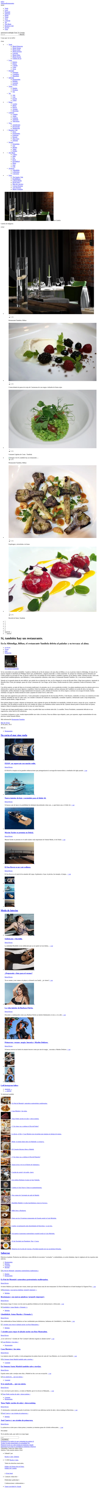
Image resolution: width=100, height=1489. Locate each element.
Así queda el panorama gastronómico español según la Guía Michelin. (33, 1233)
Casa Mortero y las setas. (19, 1111)
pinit (6, 651)
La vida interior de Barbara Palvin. (19, 1008)
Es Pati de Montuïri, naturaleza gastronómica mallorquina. (29, 1103)
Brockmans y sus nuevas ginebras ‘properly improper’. (23, 1297)
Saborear (3, 3)
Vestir (6, 8)
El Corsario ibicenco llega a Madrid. (23, 1149)
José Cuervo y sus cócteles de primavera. (17, 1420)
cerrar (2, 227)
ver (85, 770)
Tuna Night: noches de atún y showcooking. (25, 1119)
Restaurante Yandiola (18, 719)
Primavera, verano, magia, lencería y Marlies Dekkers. (26, 1042)
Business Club (9, 26)
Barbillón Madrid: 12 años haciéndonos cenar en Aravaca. (30, 1203)
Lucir (6, 10)
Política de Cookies (11, 1468)
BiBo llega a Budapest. (19, 1210)
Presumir (7, 12)
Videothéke (16, 170)
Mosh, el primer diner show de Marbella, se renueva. (28, 1141)
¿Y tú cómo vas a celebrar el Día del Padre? (25, 1126)
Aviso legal (9, 1473)
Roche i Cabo (14, 1460)
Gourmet (7, 1265)
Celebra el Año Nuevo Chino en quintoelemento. (27, 1187)
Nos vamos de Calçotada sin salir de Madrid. (25, 1195)
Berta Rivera (8, 767)
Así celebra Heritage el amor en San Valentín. (26, 1180)
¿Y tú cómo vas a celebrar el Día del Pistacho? (26, 1157)
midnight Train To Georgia (16, 32)
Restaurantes (10, 3)
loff (2, 1)
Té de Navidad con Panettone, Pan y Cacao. (25, 1241)
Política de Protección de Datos (14, 1466)
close (2, 41)
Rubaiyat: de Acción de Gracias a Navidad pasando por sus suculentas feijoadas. (36, 1249)
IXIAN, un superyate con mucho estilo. (20, 763)
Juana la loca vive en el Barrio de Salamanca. (26, 1164)
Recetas (7, 1267)
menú (2, 5)
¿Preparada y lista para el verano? (19, 973)
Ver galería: (12, 668)
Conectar (7, 20)
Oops (6, 29)
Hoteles (7, 1274)
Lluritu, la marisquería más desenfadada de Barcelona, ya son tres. (32, 1226)
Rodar (6, 15)
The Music (8, 24)
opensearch (4, 32)
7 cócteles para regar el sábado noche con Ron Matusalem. (24, 1332)
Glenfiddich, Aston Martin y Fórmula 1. (17, 1314)
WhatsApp (8, 653)
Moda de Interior (9, 910)
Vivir (6, 19)
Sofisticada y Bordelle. (13, 939)
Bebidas (7, 1264)
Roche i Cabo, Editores (12, 1456)
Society (7, 27)
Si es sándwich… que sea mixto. (13, 1384)
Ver (6, 22)
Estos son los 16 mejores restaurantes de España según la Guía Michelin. (34, 1218)
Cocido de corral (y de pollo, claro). (23, 1172)
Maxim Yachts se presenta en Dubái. (19, 833)
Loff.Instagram (9, 1085)
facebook (7, 647)
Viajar (6, 17)
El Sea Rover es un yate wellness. (18, 867)
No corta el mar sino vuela (14, 735)
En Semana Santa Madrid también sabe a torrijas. (21, 1366)
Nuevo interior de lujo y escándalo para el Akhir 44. (25, 798)
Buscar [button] (22, 34)
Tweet (6, 649)
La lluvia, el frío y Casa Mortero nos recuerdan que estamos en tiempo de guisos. (37, 1134)
